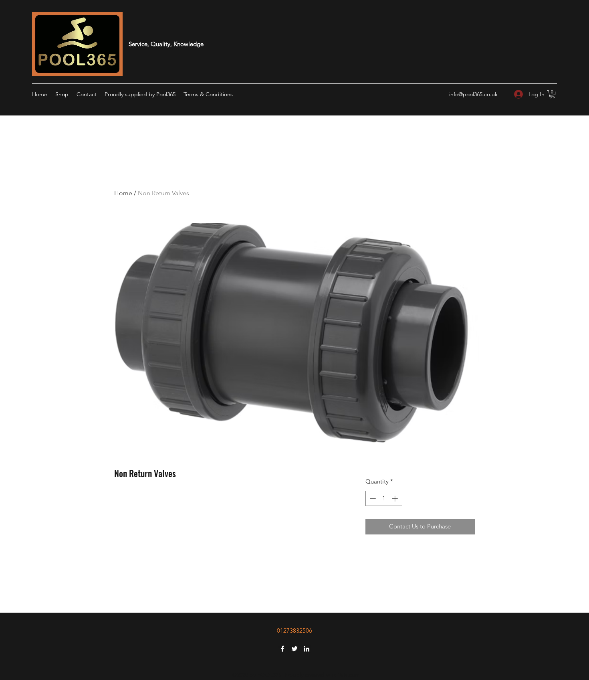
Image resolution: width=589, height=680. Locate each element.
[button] (552, 94)
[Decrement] (372, 498)
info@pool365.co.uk (473, 94)
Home (123, 193)
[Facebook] (282, 649)
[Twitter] (294, 649)
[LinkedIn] (307, 649)
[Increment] (395, 498)
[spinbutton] (383, 498)
